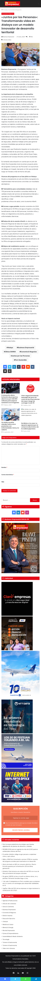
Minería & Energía (8, 927)
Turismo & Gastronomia (10, 945)
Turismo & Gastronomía (10, 942)
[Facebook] (5, 367)
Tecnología (6, 939)
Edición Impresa (7, 915)
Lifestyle (5, 921)
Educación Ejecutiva (9, 918)
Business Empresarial (8, 36)
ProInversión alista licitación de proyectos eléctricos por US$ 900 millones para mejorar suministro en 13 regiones (10, 399)
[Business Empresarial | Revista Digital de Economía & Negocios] (12, 3)
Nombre (4, 467)
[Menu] (2, 4)
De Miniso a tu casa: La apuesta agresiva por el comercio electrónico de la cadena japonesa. (30, 426)
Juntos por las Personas (21, 356)
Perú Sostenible (21, 360)
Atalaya (10, 347)
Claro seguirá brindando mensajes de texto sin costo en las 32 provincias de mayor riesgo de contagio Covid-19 (30, 399)
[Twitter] (10, 367)
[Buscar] (39, 4)
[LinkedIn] (14, 367)
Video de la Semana (9, 948)
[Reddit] (28, 367)
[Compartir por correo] (5, 371)
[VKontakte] (32, 367)
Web (2, 482)
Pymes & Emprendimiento (10, 933)
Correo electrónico (7, 474)
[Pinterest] (23, 367)
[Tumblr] (19, 367)
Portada (5, 9)
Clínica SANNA (10, 352)
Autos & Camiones (8, 906)
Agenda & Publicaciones (10, 900)
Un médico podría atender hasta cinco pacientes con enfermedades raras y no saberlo (10, 426)
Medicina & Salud (8, 924)
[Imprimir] (10, 371)
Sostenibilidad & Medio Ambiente (13, 936)
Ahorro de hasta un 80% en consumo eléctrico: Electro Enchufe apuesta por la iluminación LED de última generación (19, 866)
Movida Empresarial (9, 930)
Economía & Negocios (15, 9)
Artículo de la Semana (9, 903)
